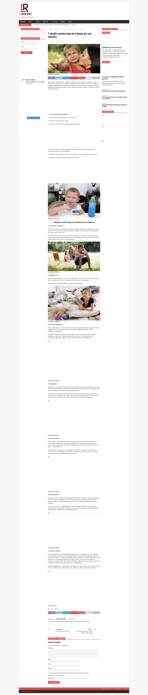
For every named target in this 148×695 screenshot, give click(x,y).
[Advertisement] (74, 102)
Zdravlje (62, 41)
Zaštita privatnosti (106, 688)
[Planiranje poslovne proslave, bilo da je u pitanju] (36, 94)
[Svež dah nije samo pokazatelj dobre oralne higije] (30, 94)
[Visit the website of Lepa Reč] (48, 624)
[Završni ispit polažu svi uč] (36, 88)
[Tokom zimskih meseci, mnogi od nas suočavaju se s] (30, 100)
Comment (50, 648)
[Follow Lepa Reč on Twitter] (55, 624)
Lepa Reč (52, 41)
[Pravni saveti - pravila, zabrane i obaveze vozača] (42, 94)
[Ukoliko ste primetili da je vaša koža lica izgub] (24, 94)
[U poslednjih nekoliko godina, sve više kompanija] (42, 106)
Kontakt (126, 688)
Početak (23, 21)
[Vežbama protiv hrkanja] (114, 39)
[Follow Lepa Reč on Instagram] (53, 624)
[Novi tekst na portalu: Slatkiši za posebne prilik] (24, 106)
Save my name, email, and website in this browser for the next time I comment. (69, 673)
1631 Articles (71, 619)
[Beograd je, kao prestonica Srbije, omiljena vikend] (36, 112)
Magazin (45, 21)
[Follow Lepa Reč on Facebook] (50, 624)
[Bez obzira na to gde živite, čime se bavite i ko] (24, 88)
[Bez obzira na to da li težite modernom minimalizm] (24, 100)
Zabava (63, 21)
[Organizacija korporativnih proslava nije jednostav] (36, 100)
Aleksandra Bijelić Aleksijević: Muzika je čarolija (114, 105)
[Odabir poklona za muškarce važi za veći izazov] (42, 112)
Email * (22, 46)
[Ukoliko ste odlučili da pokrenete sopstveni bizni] (36, 106)
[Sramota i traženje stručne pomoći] (114, 68)
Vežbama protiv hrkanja (112, 47)
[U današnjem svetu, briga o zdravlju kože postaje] (30, 88)
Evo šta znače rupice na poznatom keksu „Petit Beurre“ (114, 98)
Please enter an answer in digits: (56, 675)
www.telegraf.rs (55, 609)
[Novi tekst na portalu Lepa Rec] (30, 106)
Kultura (55, 21)
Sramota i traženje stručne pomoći (113, 78)
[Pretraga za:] (119, 24)
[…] (113, 85)
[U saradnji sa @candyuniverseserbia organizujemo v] (42, 100)
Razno (70, 21)
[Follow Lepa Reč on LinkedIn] (58, 624)
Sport (38, 21)
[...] (120, 57)
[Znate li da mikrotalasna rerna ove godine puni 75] (30, 112)
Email (49, 664)
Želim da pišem (117, 688)
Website (50, 668)
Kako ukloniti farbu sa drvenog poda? (113, 91)
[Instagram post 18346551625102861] (42, 88)
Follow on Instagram (34, 118)
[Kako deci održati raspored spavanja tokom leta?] (24, 112)
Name (49, 659)
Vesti (30, 21)
